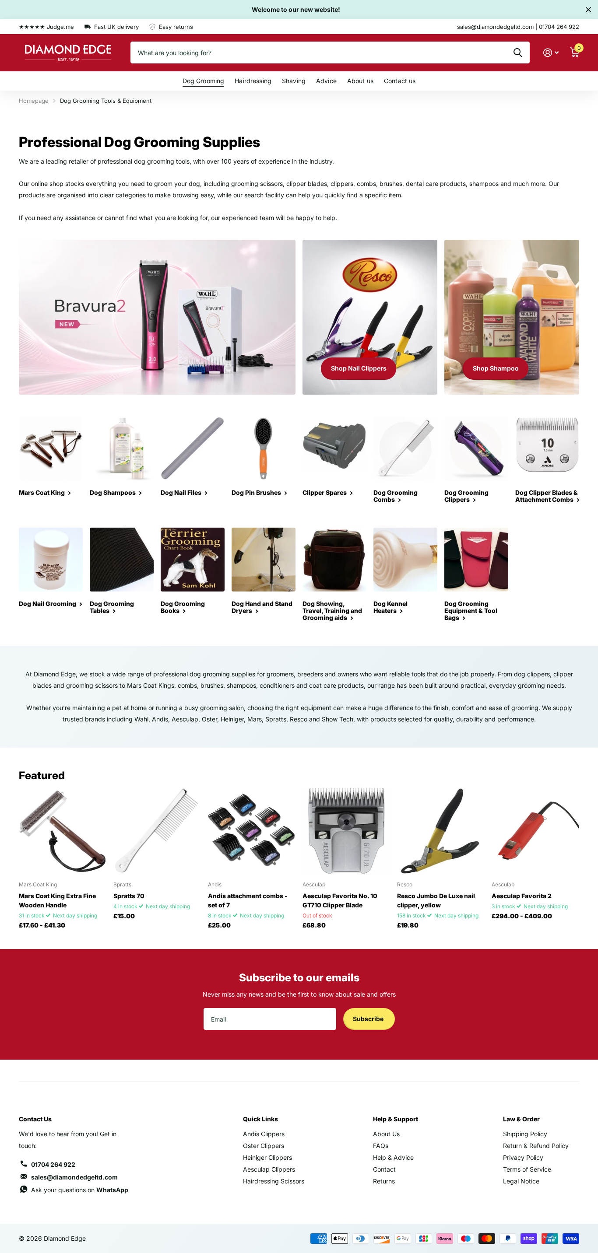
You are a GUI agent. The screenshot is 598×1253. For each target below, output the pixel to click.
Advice (326, 80)
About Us (386, 1134)
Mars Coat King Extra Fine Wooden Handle (57, 900)
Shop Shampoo (496, 368)
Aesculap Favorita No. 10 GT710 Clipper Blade (340, 900)
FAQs (380, 1145)
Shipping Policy (525, 1134)
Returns (384, 1181)
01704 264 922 (53, 1164)
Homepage (34, 100)
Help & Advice (393, 1157)
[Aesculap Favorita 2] (535, 831)
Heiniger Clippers (267, 1157)
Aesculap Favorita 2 (522, 896)
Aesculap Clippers (269, 1169)
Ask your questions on (79, 1190)
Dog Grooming (204, 80)
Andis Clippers (264, 1134)
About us (360, 80)
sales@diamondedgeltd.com (74, 1177)
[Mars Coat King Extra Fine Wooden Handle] (62, 831)
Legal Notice (521, 1181)
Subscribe (369, 1018)
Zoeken (518, 52)
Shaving (294, 80)
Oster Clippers (263, 1145)
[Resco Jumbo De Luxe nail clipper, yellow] (441, 831)
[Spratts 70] (157, 831)
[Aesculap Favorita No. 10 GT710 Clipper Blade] (346, 831)
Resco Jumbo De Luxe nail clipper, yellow (436, 900)
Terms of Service (527, 1169)
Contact (384, 1169)
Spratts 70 (128, 896)
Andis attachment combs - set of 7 (248, 900)
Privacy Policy (523, 1157)
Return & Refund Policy (536, 1145)
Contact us (399, 80)
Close (588, 9)
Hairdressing (253, 80)
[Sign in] (551, 53)
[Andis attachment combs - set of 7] (251, 831)
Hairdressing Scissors (273, 1181)
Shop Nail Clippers (359, 368)
